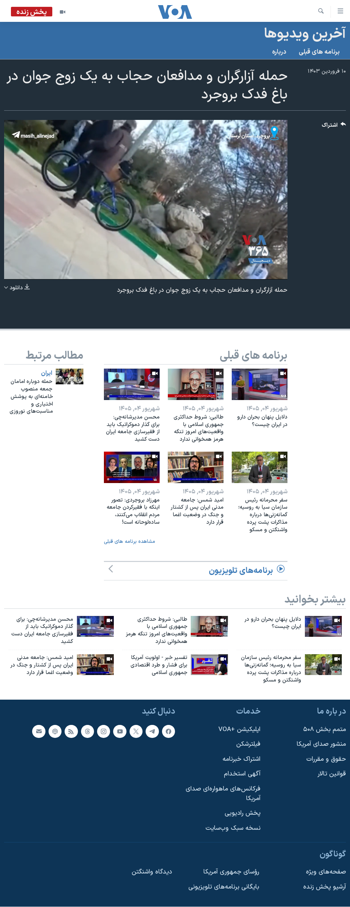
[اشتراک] (38, 731)
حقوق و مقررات (326, 759)
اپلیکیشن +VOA (239, 729)
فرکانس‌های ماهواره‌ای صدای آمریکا (223, 793)
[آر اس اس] (71, 731)
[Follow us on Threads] (87, 731)
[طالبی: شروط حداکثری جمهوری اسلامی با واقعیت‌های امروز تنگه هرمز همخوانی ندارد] (196, 384)
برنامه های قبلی (319, 52)
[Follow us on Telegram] (152, 731)
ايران (46, 373)
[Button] (334, 127)
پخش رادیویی (242, 813)
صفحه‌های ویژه (326, 872)
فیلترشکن (248, 744)
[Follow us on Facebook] (168, 731)
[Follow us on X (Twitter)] (136, 731)
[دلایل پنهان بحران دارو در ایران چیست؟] (259, 384)
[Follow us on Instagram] (103, 731)
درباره (279, 52)
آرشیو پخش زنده (324, 887)
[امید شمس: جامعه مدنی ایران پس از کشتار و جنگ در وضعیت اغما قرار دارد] (196, 467)
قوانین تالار (332, 774)
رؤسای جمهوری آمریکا (231, 872)
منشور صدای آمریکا (321, 744)
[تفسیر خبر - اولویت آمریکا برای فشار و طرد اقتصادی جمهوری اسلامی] (209, 664)
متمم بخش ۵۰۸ (324, 729)
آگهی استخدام (242, 774)
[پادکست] (55, 731)
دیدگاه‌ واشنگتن (152, 872)
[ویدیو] (62, 12)
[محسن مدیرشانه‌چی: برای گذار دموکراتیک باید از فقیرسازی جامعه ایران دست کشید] (132, 384)
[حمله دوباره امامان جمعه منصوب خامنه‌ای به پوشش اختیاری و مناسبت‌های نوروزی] (69, 376)
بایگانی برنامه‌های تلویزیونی (223, 887)
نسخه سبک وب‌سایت (232, 828)
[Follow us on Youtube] (119, 731)
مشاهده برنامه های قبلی (129, 541)
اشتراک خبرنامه (241, 759)
